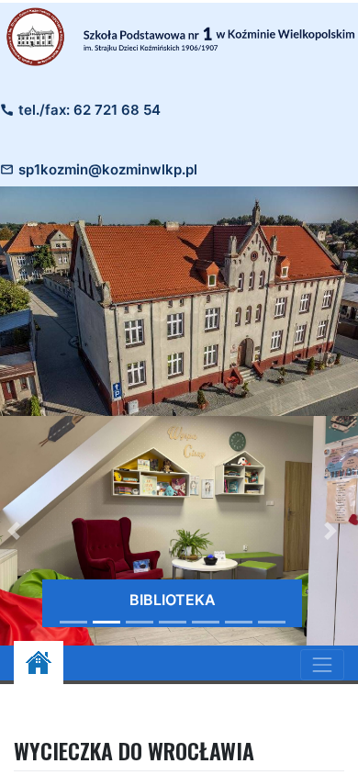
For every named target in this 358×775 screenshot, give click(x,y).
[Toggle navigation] (322, 665)
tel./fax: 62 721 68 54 (89, 109)
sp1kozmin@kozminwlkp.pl (107, 169)
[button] (330, 531)
